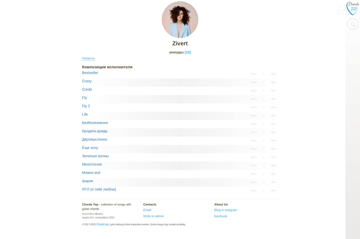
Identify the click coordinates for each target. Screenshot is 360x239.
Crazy (87, 81)
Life (85, 114)
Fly (84, 98)
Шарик (87, 181)
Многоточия (92, 164)
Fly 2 (86, 106)
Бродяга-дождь (95, 131)
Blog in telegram (225, 210)
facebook (220, 216)
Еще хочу (90, 148)
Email (147, 210)
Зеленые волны (95, 156)
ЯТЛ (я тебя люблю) (99, 189)
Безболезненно (95, 123)
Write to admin (153, 216)
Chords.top (102, 224)
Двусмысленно (94, 139)
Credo (87, 89)
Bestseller (90, 73)
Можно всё (91, 173)
